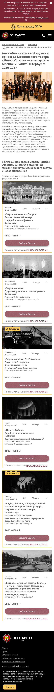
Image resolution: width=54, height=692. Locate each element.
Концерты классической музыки (13, 35)
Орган (4, 651)
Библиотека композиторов (13, 658)
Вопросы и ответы (10, 655)
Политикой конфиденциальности (18, 680)
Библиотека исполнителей (13, 661)
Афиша (5, 648)
